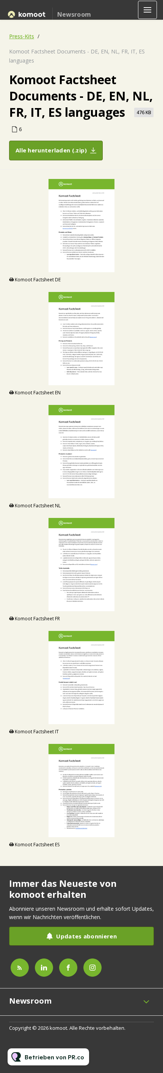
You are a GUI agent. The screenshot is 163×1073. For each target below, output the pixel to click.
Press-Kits (21, 36)
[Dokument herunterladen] (148, 266)
